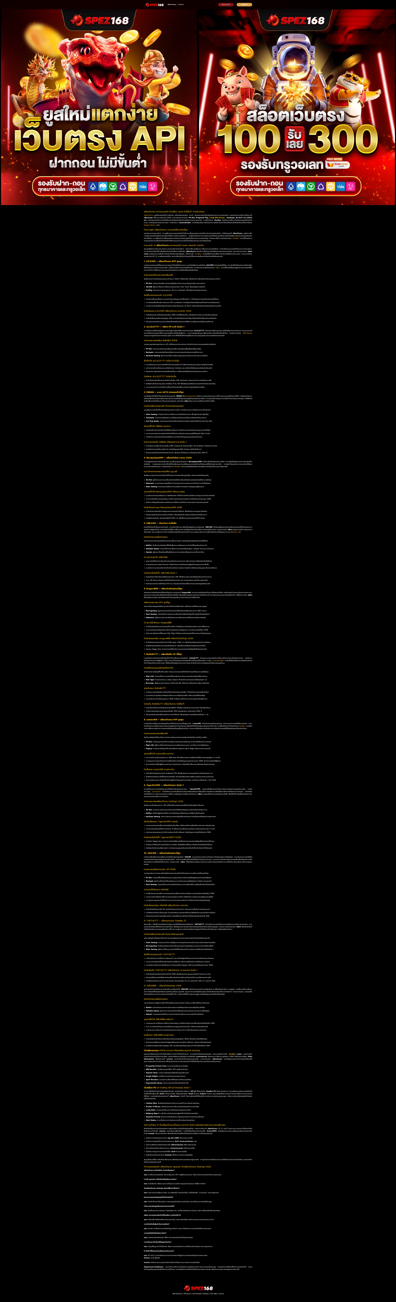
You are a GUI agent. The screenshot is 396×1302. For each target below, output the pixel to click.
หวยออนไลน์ (156, 791)
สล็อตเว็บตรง (172, 4)
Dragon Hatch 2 (150, 225)
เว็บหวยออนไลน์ (190, 396)
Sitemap (181, 4)
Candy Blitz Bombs (217, 218)
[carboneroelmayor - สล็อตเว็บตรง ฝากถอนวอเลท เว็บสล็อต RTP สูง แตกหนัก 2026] (154, 5)
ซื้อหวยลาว (234, 532)
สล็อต (218, 268)
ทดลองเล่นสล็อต (218, 660)
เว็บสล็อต (236, 238)
